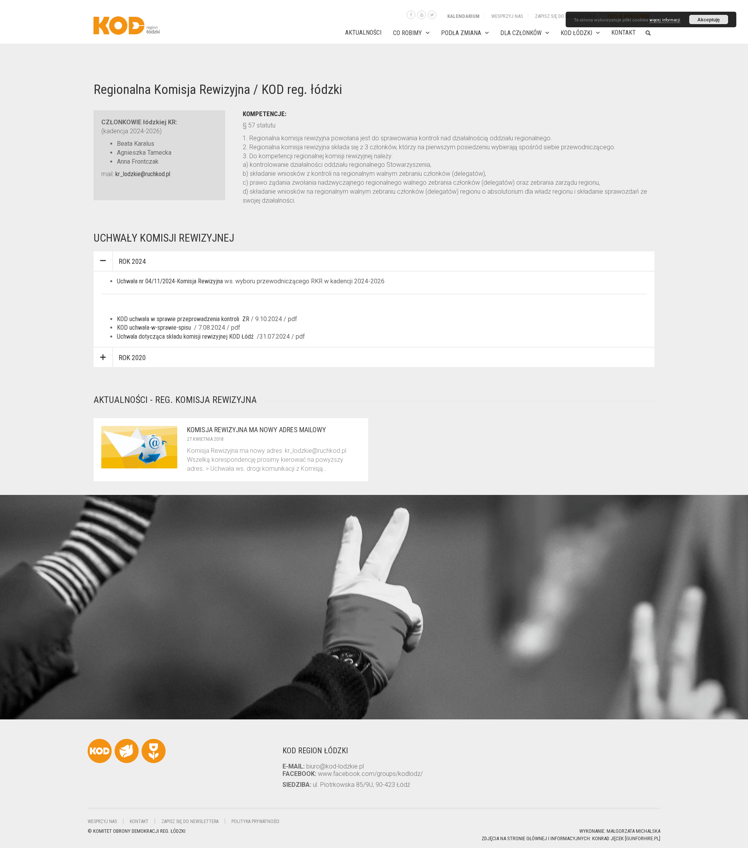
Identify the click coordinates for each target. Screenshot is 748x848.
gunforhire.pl (642, 838)
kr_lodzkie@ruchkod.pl (142, 174)
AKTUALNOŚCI (363, 32)
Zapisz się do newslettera (565, 16)
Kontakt (623, 32)
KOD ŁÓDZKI (576, 33)
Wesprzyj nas (507, 16)
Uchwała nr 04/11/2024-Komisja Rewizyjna (170, 281)
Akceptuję (708, 19)
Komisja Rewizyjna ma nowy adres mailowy (256, 430)
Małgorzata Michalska (633, 831)
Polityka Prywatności (255, 821)
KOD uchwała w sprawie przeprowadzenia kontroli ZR (184, 319)
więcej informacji (664, 20)
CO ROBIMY (407, 33)
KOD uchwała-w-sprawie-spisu (154, 327)
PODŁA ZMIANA (461, 33)
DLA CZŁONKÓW (521, 33)
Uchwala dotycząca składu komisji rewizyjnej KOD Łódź (185, 336)
